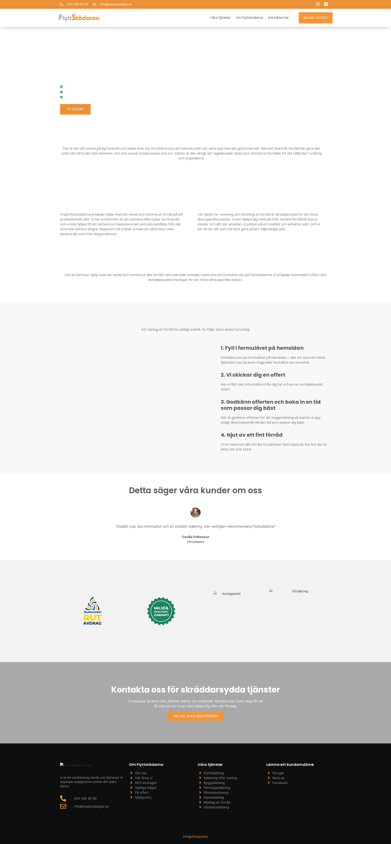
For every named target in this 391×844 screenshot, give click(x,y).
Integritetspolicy (195, 836)
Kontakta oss (278, 17)
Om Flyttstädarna (249, 17)
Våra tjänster (220, 17)
